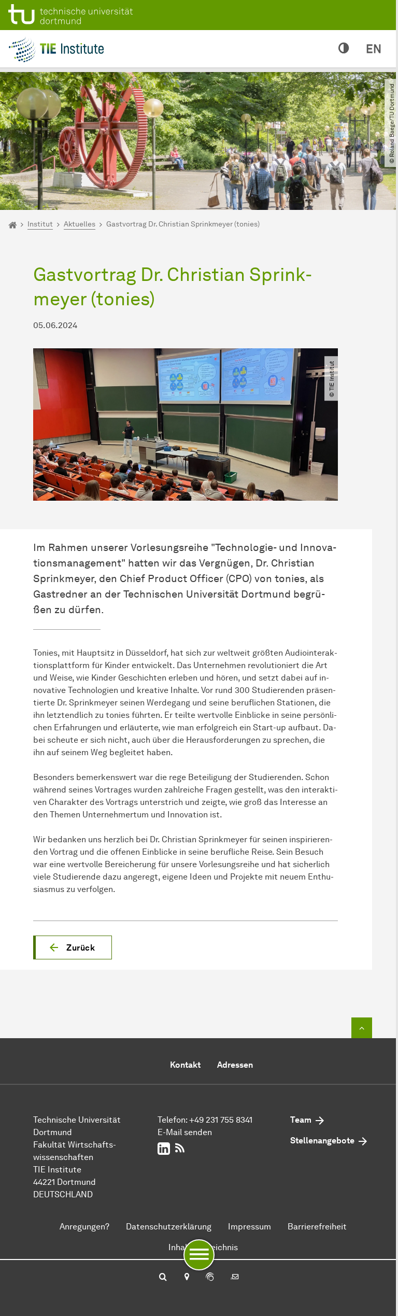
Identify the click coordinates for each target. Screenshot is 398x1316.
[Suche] (163, 1277)
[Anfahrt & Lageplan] (186, 1277)
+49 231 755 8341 (220, 1120)
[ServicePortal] (209, 1277)
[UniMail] (234, 1277)
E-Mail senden (185, 1132)
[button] (72, 947)
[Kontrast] (344, 49)
